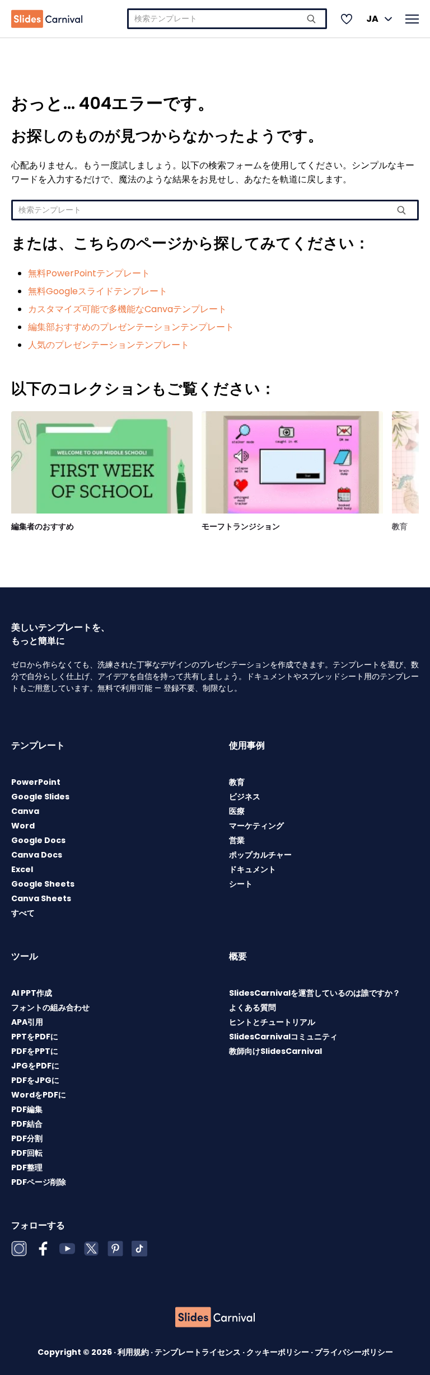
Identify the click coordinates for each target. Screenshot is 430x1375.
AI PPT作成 (31, 993)
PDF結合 (27, 1123)
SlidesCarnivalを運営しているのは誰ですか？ (314, 993)
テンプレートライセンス (198, 1352)
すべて (23, 913)
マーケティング (256, 825)
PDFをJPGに (35, 1080)
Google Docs (38, 840)
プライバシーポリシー (354, 1352)
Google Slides (40, 796)
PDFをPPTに (34, 1051)
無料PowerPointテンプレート (89, 273)
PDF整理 (27, 1167)
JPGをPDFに (35, 1065)
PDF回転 (27, 1153)
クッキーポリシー (278, 1352)
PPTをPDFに (34, 1036)
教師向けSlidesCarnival (275, 1051)
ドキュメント (252, 869)
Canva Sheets (41, 898)
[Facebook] (43, 1248)
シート (241, 883)
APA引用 (27, 1022)
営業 (237, 840)
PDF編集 (27, 1109)
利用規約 (134, 1352)
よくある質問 (252, 1007)
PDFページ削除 (38, 1182)
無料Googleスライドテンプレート (97, 291)
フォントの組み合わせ (50, 1007)
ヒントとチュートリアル (272, 1022)
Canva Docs (36, 854)
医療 (237, 811)
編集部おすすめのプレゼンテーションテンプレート (131, 327)
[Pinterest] (115, 1248)
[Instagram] (19, 1248)
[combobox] (227, 18)
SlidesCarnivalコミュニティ (283, 1036)
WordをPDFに (38, 1094)
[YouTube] (67, 1248)
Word (23, 825)
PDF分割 (27, 1138)
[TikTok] (139, 1248)
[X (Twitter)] (91, 1248)
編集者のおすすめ (42, 526)
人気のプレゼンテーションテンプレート (108, 344)
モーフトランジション (241, 526)
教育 (400, 526)
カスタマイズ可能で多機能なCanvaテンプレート (127, 309)
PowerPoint (35, 782)
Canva (25, 811)
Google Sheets (42, 883)
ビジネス (244, 796)
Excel (22, 869)
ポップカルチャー (260, 854)
